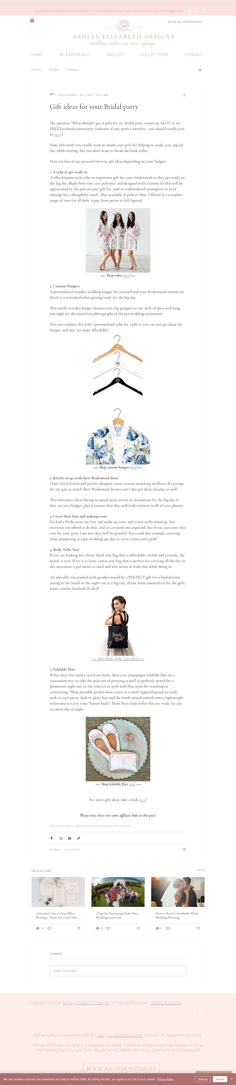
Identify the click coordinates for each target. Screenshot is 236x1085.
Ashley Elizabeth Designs (85, 1002)
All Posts (36, 69)
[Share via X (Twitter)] (60, 838)
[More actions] (184, 95)
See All (201, 870)
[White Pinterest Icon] (203, 10)
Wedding (54, 69)
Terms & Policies (166, 1002)
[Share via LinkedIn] (69, 838)
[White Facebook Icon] (189, 10)
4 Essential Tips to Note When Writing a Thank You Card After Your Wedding (57, 915)
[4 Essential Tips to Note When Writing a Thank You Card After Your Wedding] (58, 892)
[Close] (231, 1079)
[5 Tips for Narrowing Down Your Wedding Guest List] (118, 892)
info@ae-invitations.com (120, 1035)
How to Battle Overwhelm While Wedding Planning (177, 915)
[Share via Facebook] (51, 838)
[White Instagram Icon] (196, 10)
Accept (220, 1079)
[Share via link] (78, 838)
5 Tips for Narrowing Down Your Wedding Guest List (117, 915)
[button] (32, 19)
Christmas (72, 69)
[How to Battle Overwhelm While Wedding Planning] (177, 892)
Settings (203, 1079)
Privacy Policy (165, 1079)
